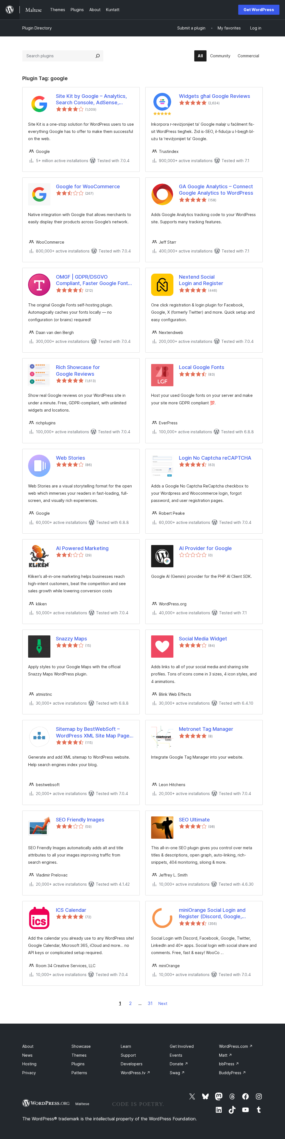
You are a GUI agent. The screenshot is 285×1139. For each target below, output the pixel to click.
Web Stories (70, 458)
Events (176, 1055)
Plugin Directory (37, 28)
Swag (177, 1072)
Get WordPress (259, 9)
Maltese (82, 1103)
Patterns (79, 1072)
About (27, 1046)
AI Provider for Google (205, 548)
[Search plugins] (97, 55)
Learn (126, 1046)
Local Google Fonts (201, 367)
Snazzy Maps (71, 639)
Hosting (29, 1063)
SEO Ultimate (194, 820)
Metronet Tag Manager (206, 729)
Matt (225, 1055)
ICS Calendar (71, 910)
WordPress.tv (135, 1072)
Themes (79, 1055)
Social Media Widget (203, 639)
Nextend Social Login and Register (201, 280)
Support (128, 1055)
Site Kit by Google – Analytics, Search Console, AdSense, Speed (91, 99)
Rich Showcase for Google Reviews (78, 370)
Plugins (78, 1063)
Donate (179, 1063)
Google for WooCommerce (88, 186)
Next (162, 1003)
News (27, 1055)
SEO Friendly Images (80, 820)
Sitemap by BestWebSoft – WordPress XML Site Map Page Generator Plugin (92, 732)
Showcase (81, 1046)
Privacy (29, 1072)
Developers (131, 1063)
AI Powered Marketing (82, 548)
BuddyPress (232, 1072)
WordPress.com (236, 1046)
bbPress (229, 1063)
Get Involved (182, 1046)
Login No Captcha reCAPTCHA (215, 458)
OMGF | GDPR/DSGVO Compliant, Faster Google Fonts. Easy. (94, 280)
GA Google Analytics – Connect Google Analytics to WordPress (216, 190)
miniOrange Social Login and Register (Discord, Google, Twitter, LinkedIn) (212, 913)
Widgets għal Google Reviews (214, 96)
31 (150, 1003)
